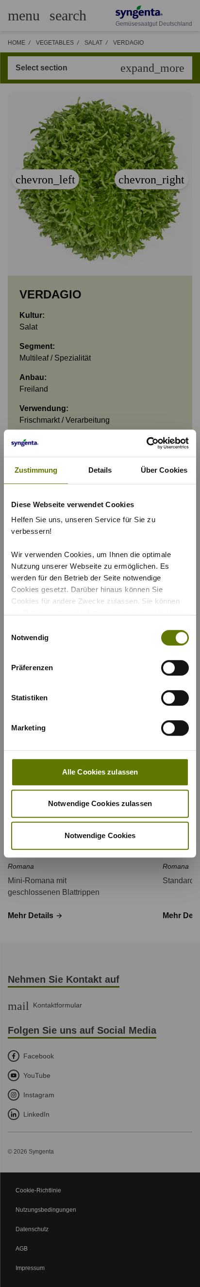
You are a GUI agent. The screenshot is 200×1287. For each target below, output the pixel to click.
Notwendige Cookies (100, 835)
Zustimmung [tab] (36, 470)
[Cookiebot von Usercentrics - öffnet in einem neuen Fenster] (146, 443)
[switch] (175, 668)
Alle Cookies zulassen (100, 772)
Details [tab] (100, 470)
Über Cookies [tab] (164, 470)
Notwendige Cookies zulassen (100, 803)
